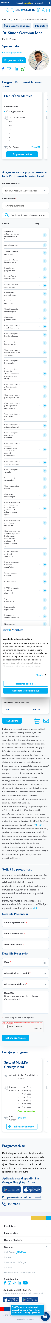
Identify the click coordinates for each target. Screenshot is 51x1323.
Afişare (39, 675)
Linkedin (20, 1283)
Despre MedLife (13, 1240)
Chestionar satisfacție (15, 1262)
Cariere (7, 1257)
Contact (8, 1247)
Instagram (10, 1283)
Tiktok (14, 1283)
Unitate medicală (11, 183)
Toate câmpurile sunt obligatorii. (18, 1017)
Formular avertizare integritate (19, 1272)
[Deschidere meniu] (3, 9)
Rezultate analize (38, 10)
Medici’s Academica (18, 96)
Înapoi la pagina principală (16, 25)
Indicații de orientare (23, 1126)
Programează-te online (16, 1197)
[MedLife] (25, 10)
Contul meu (43, 10)
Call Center (15, 1252)
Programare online (48, 10)
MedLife (6, 19)
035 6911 (35, 147)
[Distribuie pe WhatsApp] (23, 68)
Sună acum (12, 720)
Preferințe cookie (24, 683)
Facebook (5, 1283)
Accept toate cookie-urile (25, 690)
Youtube (25, 1283)
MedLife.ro (10, 1226)
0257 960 (22, 1118)
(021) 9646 (39, 825)
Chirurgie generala (13, 52)
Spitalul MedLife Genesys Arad (16, 1065)
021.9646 (14, 1204)
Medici (17, 19)
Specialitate (8, 198)
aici (35, 908)
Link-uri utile (11, 1233)
